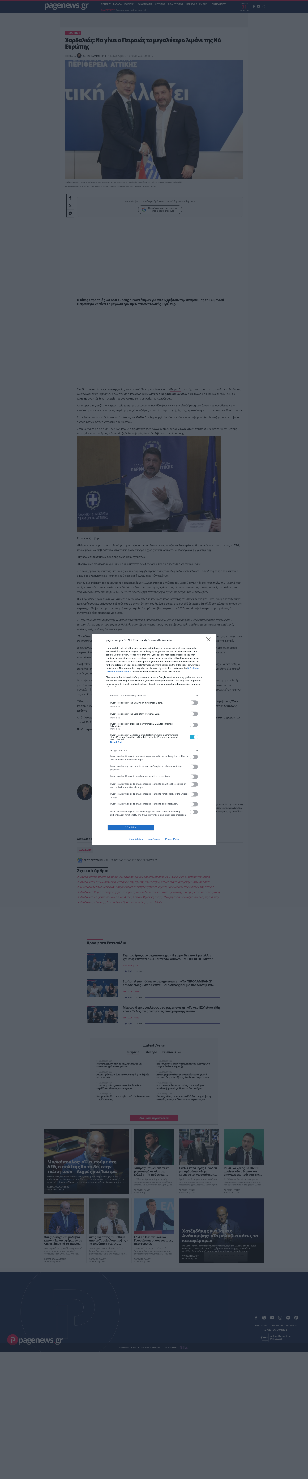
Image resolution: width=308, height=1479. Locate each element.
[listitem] (154, 695)
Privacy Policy (172, 839)
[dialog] (154, 739)
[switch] (194, 702)
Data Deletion (136, 839)
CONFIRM (131, 827)
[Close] (209, 640)
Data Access (154, 839)
